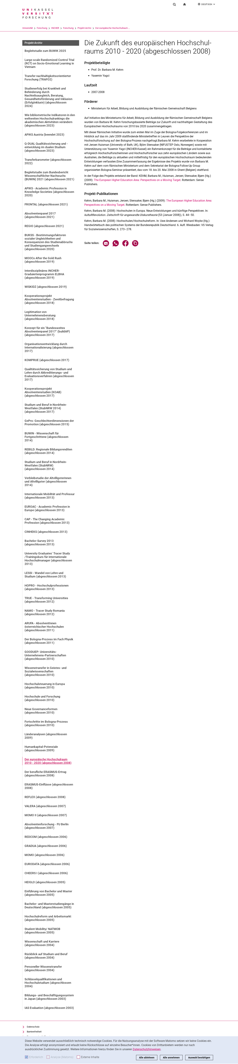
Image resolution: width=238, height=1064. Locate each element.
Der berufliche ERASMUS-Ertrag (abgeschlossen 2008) (45, 773)
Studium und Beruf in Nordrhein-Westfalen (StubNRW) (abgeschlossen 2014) (46, 465)
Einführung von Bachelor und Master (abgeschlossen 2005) (48, 892)
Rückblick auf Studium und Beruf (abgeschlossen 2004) (46, 955)
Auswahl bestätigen (199, 1057)
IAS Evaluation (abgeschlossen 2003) (49, 1008)
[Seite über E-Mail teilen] (106, 245)
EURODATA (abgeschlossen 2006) (47, 864)
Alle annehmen (171, 1057)
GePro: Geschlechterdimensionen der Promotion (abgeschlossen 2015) (49, 422)
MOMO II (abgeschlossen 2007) (46, 815)
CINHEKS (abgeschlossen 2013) (46, 531)
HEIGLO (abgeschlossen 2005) (45, 882)
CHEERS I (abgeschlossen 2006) (46, 873)
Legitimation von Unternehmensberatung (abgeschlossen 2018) (40, 315)
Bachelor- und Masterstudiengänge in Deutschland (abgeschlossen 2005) (49, 905)
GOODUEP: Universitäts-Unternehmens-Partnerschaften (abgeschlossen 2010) (45, 655)
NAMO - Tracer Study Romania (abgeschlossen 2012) (45, 612)
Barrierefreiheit (34, 1031)
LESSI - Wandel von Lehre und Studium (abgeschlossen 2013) (45, 574)
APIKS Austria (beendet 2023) (44, 134)
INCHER (55, 28)
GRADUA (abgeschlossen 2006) (46, 846)
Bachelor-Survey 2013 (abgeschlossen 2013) (39, 542)
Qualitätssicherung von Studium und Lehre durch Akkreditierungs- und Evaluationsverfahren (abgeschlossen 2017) (49, 374)
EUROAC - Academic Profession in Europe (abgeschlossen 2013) (47, 508)
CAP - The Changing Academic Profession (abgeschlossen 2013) (47, 520)
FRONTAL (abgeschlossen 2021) (46, 204)
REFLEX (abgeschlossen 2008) (45, 797)
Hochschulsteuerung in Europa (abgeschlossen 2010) (45, 685)
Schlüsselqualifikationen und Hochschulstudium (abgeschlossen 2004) (48, 982)
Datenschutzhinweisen (147, 1049)
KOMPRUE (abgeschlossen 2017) (47, 360)
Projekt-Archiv (84, 28)
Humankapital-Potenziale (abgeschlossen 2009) (41, 748)
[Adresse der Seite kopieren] (135, 245)
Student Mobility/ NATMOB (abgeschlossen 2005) (42, 930)
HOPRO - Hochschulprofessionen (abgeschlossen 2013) (46, 587)
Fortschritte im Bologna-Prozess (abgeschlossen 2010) (46, 723)
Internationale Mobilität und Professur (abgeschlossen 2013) (50, 495)
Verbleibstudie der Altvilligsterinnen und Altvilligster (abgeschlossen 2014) (48, 481)
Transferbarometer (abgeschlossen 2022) (48, 161)
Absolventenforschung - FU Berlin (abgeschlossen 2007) (46, 825)
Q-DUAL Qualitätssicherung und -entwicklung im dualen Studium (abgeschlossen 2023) (46, 147)
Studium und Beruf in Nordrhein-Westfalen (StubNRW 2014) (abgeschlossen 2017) (46, 408)
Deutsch (208, 4)
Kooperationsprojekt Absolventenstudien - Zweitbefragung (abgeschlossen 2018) (49, 299)
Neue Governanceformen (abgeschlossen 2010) (41, 710)
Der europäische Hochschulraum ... (112, 28)
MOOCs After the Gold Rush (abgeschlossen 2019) (43, 259)
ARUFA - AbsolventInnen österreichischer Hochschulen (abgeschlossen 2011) (44, 626)
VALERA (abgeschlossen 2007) (45, 806)
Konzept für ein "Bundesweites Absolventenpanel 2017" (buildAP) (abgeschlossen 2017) (47, 331)
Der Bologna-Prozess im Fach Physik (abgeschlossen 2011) (49, 640)
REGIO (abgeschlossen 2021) (44, 226)
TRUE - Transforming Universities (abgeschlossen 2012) (46, 599)
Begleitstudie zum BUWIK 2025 (45, 51)
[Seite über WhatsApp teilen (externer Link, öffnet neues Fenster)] (116, 245)
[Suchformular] (174, 4)
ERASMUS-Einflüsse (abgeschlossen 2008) (49, 786)
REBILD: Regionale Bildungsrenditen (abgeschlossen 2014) (48, 451)
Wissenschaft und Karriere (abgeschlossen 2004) (42, 943)
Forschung (42, 28)
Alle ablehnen (146, 1057)
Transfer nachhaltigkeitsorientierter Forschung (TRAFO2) (48, 77)
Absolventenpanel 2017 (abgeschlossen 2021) (40, 215)
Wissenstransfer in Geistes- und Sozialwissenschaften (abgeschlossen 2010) (46, 671)
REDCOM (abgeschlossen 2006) (46, 837)
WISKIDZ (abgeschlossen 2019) (46, 286)
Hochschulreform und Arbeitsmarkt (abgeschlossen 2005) (48, 918)
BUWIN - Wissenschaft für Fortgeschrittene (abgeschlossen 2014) (46, 437)
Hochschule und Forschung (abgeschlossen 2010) (42, 698)
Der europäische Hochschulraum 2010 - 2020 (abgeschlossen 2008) (48, 761)
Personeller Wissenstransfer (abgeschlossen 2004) (43, 968)
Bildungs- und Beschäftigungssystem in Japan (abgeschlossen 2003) (49, 996)
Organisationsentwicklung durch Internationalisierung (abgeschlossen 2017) (49, 347)
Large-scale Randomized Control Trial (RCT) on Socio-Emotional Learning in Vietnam (49, 63)
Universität (27, 28)
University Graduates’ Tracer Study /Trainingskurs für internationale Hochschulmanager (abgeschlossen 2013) (48, 559)
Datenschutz (33, 1026)
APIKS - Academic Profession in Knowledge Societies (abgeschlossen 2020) (49, 192)
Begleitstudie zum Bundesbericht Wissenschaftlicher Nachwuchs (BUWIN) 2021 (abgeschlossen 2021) (49, 175)
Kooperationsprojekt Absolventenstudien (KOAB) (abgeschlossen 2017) (43, 392)
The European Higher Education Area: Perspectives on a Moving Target (137, 180)
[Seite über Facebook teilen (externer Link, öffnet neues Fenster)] (125, 245)
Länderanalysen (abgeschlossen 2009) (46, 735)
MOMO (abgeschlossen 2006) (44, 855)
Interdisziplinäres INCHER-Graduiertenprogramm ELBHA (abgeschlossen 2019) (44, 274)
